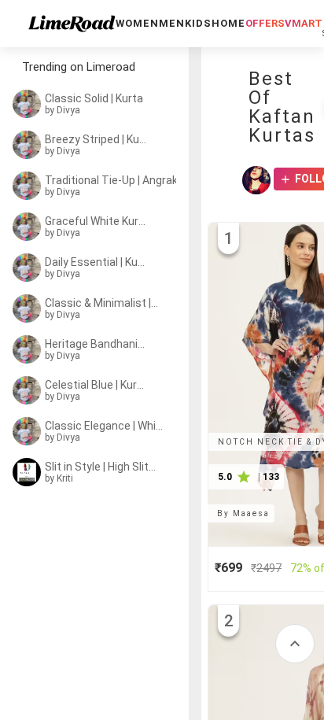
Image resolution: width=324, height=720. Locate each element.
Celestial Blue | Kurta (96, 384)
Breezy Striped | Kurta (96, 139)
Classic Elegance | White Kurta (105, 425)
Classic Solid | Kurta (94, 98)
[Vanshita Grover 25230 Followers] (256, 180)
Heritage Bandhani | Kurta (96, 344)
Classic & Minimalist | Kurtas (102, 303)
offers (265, 23)
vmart (303, 23)
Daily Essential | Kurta (96, 262)
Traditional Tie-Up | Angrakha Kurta (115, 180)
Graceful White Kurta (96, 221)
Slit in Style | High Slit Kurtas (100, 466)
